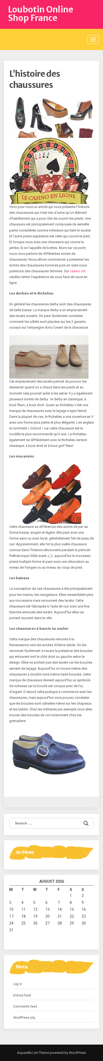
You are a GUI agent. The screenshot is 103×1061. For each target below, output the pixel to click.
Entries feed (22, 995)
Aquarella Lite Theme (33, 1053)
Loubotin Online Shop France (40, 13)
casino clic (78, 271)
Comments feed (25, 1006)
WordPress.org (24, 1017)
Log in (17, 984)
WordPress (77, 1053)
